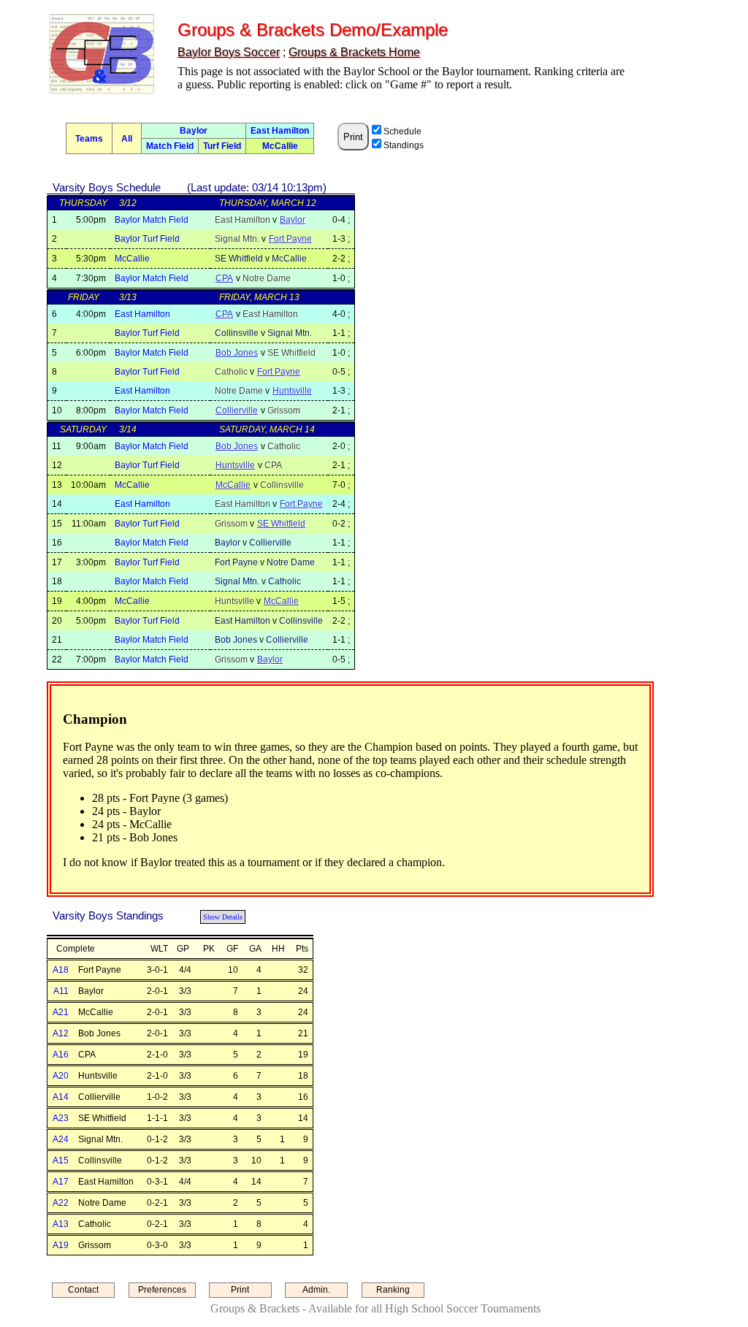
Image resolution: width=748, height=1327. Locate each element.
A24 (61, 1139)
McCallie (280, 146)
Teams (89, 139)
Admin (28, 18)
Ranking (393, 1290)
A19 (61, 1245)
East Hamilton (280, 131)
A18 (61, 970)
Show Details (223, 917)
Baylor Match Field (151, 220)
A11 (61, 991)
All (126, 139)
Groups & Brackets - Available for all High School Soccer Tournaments (375, 1308)
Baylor (193, 131)
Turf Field (222, 146)
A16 (61, 1054)
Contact (83, 1290)
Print (240, 1290)
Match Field (170, 146)
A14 (61, 1097)
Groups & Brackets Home (354, 52)
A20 (61, 1076)
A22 (61, 1203)
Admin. (316, 1290)
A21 (61, 1012)
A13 (61, 1224)
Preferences (162, 1290)
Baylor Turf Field (147, 239)
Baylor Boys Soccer (229, 52)
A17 (61, 1182)
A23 (61, 1118)
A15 (61, 1160)
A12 (61, 1033)
